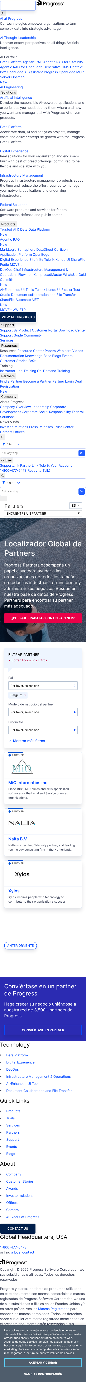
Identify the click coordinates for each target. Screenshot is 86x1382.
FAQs (32, 361)
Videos (77, 351)
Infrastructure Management (21, 175)
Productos (15, 722)
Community (33, 335)
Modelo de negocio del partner (31, 704)
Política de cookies (62, 1353)
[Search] (2, 437)
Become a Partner (37, 381)
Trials (10, 1118)
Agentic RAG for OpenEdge (21, 67)
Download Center (72, 330)
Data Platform (11, 62)
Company (8, 396)
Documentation (12, 356)
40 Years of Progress (22, 1217)
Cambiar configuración (43, 1374)
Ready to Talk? (39, 470)
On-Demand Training (53, 371)
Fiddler (67, 290)
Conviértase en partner (43, 1030)
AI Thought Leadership (18, 38)
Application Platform (16, 254)
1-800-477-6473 (13, 470)
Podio (4, 264)
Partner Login (63, 381)
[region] (43, 1353)
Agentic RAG (32, 62)
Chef (17, 269)
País (11, 678)
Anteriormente (20, 946)
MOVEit (16, 264)
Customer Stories (13, 361)
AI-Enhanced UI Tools (17, 290)
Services (7, 340)
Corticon (61, 249)
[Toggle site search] (2, 475)
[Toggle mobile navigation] (3, 498)
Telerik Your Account (55, 465)
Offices (19, 432)
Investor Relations (14, 427)
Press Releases (41, 427)
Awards (12, 1188)
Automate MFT (19, 302)
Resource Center (30, 351)
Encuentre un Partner (26, 513)
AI (2, 13)
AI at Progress (11, 18)
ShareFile (78, 259)
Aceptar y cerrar (43, 1362)
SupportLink (9, 465)
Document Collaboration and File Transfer (39, 1091)
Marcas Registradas (53, 1309)
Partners (8, 376)
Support (7, 325)
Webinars (64, 351)
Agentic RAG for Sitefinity (63, 62)
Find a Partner (11, 381)
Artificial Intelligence (16, 97)
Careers (6, 432)
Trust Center (63, 427)
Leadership (40, 407)
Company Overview (15, 407)
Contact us (18, 1228)
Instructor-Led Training (18, 371)
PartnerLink (29, 465)
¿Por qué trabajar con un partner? (43, 618)
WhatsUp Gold (74, 274)
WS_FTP (19, 310)
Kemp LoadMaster (47, 274)
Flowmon (25, 274)
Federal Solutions (13, 205)
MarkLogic (8, 249)
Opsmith (12, 79)
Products (8, 224)
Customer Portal (45, 330)
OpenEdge (41, 254)
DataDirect (44, 249)
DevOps (6, 269)
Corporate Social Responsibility (46, 412)
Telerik (49, 259)
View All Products (18, 317)
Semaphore (26, 249)
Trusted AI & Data (14, 229)
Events (67, 356)
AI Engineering (11, 87)
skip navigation (17, 6)
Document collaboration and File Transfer (43, 295)
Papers (50, 351)
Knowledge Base (38, 356)
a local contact (22, 1252)
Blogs (56, 356)
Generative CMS (56, 67)
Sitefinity (36, 259)
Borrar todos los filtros (29, 660)
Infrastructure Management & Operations (38, 1076)
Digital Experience (14, 151)
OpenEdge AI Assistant (25, 72)
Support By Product (15, 330)
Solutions (8, 92)
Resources (9, 345)
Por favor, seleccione (25, 685)
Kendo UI (63, 259)
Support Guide (11, 335)
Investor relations (19, 1195)
